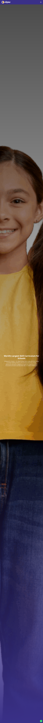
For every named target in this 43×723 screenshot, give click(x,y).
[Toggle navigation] (41, 2)
